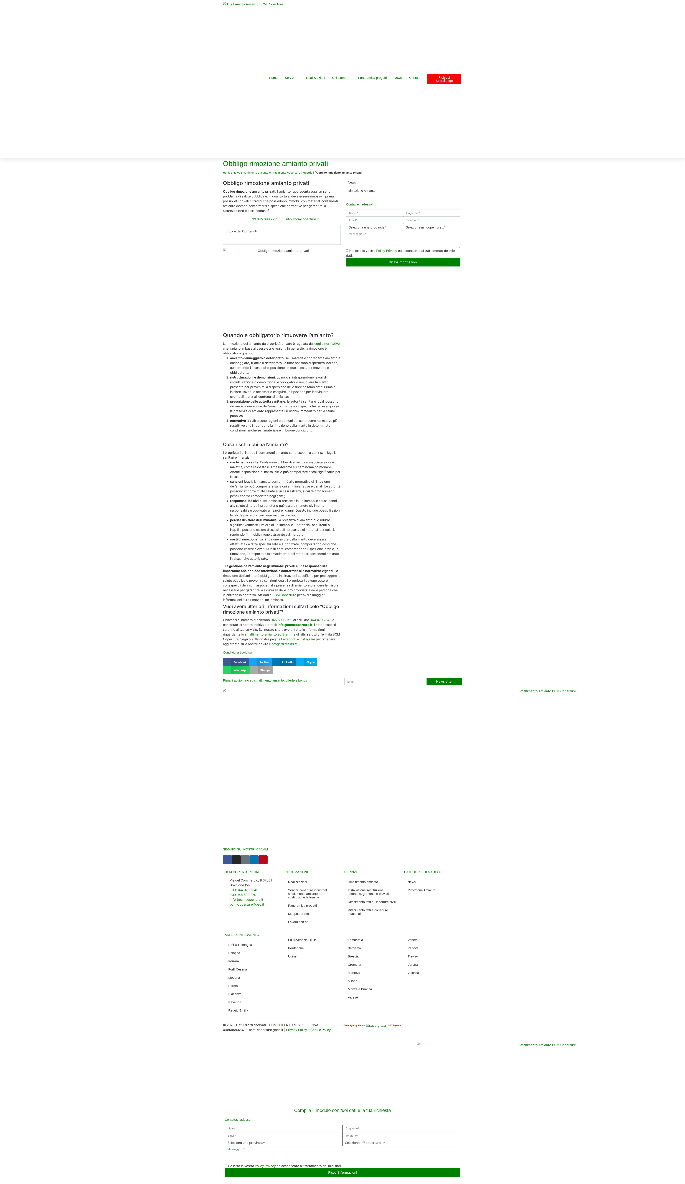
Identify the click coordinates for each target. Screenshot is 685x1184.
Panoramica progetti (372, 78)
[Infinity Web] (376, 1025)
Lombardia (355, 940)
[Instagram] (236, 859)
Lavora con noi (298, 922)
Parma (233, 986)
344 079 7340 (320, 620)
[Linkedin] (254, 859)
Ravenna (234, 1002)
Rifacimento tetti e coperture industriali (368, 912)
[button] (335, 231)
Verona (413, 964)
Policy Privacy (387, 251)
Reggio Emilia (238, 1010)
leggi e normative (327, 343)
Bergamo (354, 948)
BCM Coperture (284, 595)
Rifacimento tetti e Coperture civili (372, 902)
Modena (234, 977)
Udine (292, 956)
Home (273, 78)
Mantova (354, 973)
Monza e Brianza (360, 989)
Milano (352, 981)
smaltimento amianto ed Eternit (269, 634)
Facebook (288, 639)
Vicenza (413, 973)
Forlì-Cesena (237, 969)
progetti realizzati (285, 644)
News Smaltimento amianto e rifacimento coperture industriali (273, 172)
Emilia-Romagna (240, 945)
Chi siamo (339, 78)
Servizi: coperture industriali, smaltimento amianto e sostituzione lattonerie (308, 893)
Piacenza (235, 994)
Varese (353, 997)
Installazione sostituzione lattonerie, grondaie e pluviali (368, 892)
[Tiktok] (245, 859)
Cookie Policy (320, 1030)
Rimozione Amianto (362, 190)
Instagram (307, 639)
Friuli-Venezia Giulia (302, 940)
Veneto (413, 940)
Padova (413, 948)
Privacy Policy (297, 1030)
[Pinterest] (263, 859)
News (398, 78)
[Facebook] (227, 859)
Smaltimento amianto (363, 882)
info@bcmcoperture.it (295, 625)
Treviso (413, 956)
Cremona (354, 964)
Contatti (414, 78)
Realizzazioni (315, 78)
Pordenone (296, 948)
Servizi (290, 78)
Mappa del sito (298, 914)
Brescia (353, 956)
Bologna (234, 953)
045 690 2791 (281, 620)
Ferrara (233, 961)
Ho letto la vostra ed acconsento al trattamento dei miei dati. (285, 1166)
